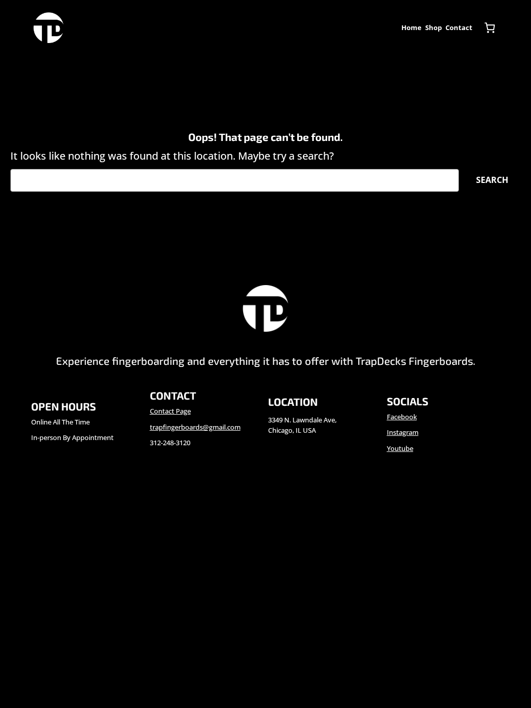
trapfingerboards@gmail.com (195, 427)
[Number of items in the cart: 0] (490, 28)
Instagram (402, 432)
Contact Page (170, 411)
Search (492, 180)
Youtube (400, 448)
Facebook (402, 416)
